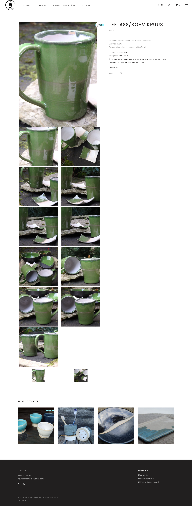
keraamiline (124, 62)
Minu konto (143, 475)
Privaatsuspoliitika (146, 478)
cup (140, 59)
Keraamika (124, 56)
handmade (148, 59)
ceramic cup (130, 59)
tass (141, 62)
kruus (135, 62)
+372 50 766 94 (24, 475)
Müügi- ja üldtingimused (148, 482)
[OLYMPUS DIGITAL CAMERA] (39, 376)
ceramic (118, 59)
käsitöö (113, 62)
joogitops (161, 59)
